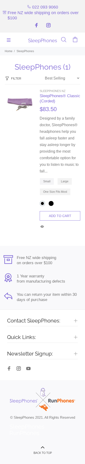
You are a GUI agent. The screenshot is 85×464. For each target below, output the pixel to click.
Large (64, 181)
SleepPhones (25, 51)
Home (9, 51)
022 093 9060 (45, 7)
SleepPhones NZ (52, 91)
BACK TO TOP (43, 453)
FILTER (16, 78)
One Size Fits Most (55, 191)
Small (47, 181)
